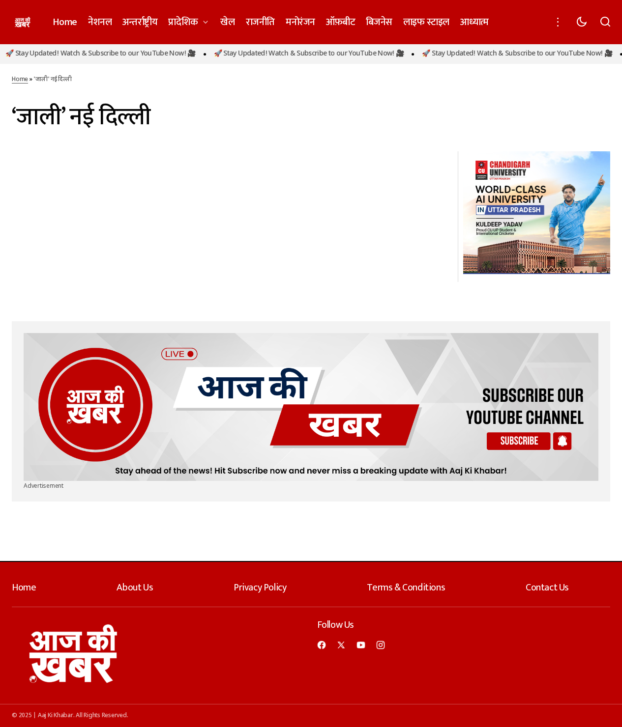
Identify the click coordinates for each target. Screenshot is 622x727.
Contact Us (547, 587)
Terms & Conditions (406, 587)
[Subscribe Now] (311, 407)
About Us (135, 587)
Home (20, 80)
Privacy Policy (260, 587)
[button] (558, 22)
